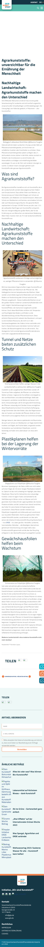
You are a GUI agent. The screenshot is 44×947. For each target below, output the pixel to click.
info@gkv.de (9, 915)
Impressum (6, 927)
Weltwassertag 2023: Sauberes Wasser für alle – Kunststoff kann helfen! (27, 850)
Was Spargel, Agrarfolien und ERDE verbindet (26, 835)
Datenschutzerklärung (12, 930)
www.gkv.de (9, 918)
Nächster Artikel (22, 676)
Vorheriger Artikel (10, 676)
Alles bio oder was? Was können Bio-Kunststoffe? (27, 773)
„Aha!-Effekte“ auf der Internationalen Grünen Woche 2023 (26, 821)
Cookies (5, 933)
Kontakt (34, 2)
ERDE (8, 522)
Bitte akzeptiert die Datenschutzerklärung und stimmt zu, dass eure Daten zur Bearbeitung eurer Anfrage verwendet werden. (22, 743)
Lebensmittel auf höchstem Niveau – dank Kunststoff (25, 792)
